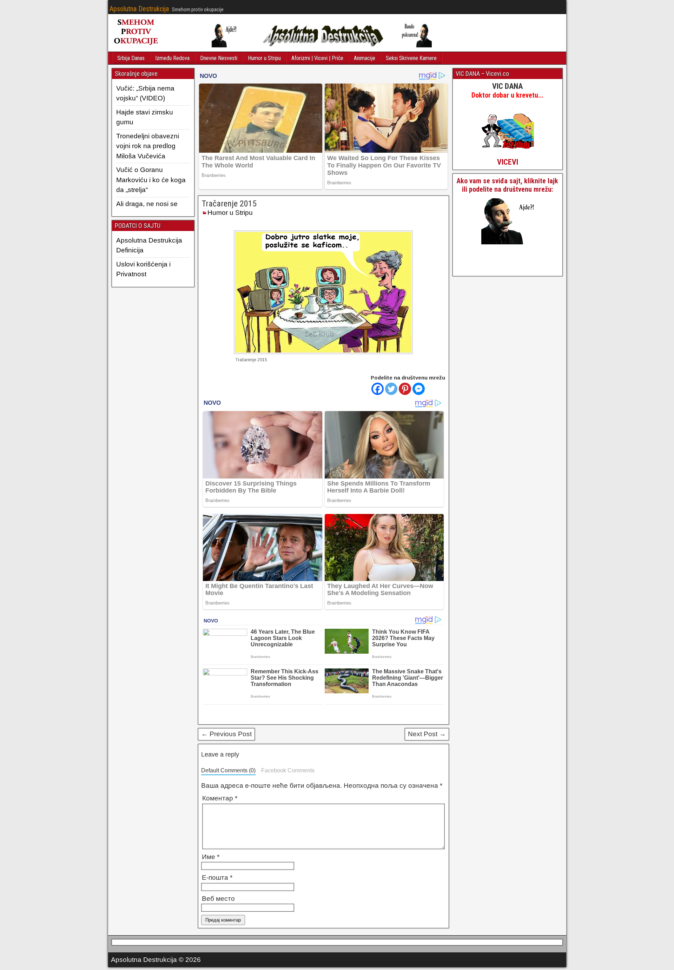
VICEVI (507, 162)
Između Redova (172, 58)
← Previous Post (226, 734)
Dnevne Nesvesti (218, 58)
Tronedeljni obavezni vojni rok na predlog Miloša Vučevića (147, 146)
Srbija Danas (131, 58)
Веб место (218, 898)
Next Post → (427, 734)
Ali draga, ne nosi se (147, 203)
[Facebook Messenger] (418, 389)
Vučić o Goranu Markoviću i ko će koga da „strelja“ (151, 179)
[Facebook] (377, 389)
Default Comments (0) (228, 770)
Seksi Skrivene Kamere (411, 58)
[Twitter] (391, 389)
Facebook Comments (288, 770)
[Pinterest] (405, 389)
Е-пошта (217, 877)
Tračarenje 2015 (229, 204)
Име (210, 856)
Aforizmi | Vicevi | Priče (317, 58)
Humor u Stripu (264, 58)
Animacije (364, 58)
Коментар (219, 798)
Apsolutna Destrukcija (139, 9)
